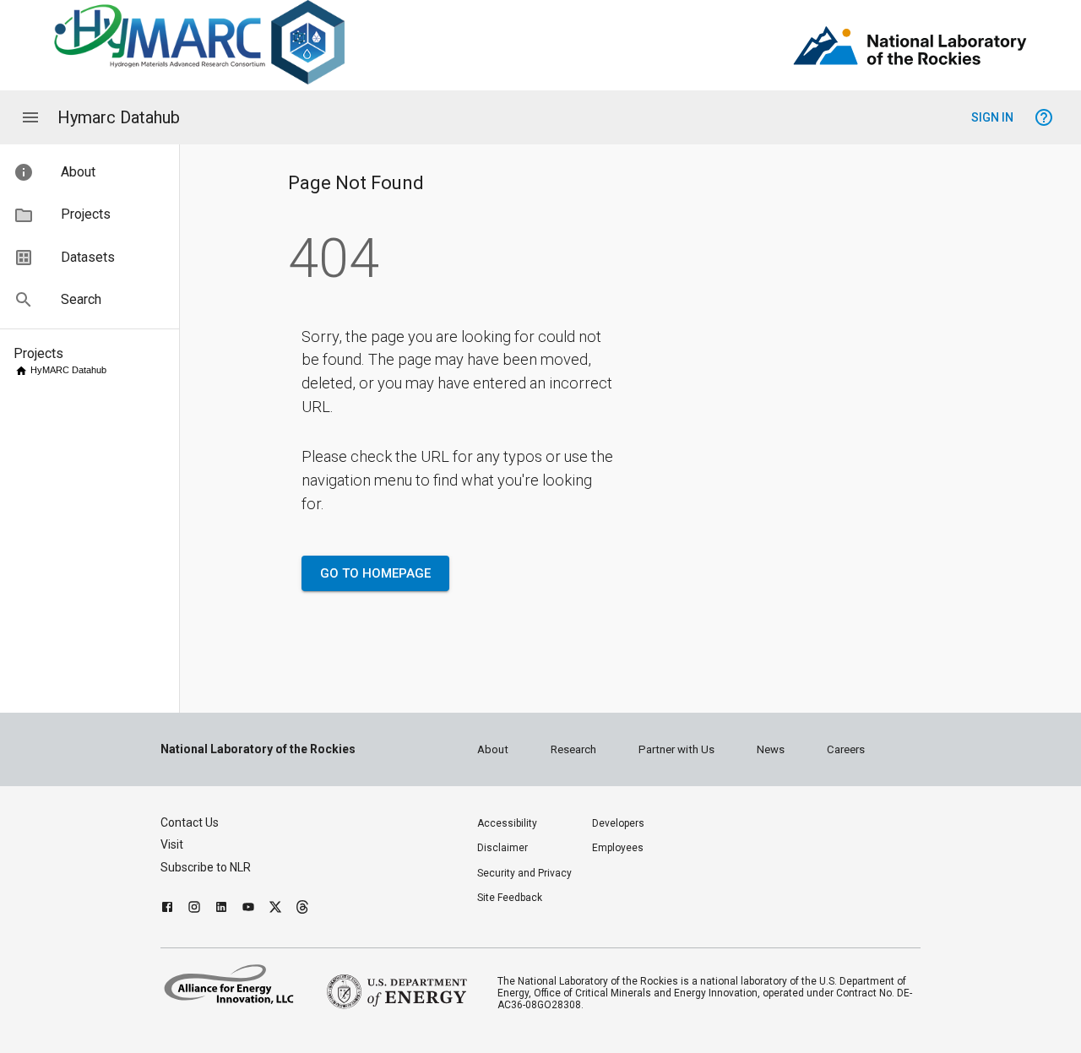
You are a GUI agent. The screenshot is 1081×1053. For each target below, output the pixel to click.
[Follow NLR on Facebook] (167, 909)
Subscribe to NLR (205, 867)
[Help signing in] (1044, 117)
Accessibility (507, 823)
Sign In (992, 117)
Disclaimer (502, 848)
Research (573, 749)
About (492, 749)
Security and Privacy (524, 873)
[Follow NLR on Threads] (302, 909)
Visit (171, 844)
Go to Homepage (375, 573)
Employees (618, 848)
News (771, 749)
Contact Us (189, 822)
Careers (846, 749)
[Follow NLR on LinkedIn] (221, 909)
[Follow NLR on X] (275, 909)
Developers (618, 823)
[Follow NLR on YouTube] (248, 909)
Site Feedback (509, 898)
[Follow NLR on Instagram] (194, 909)
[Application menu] (30, 117)
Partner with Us (676, 749)
